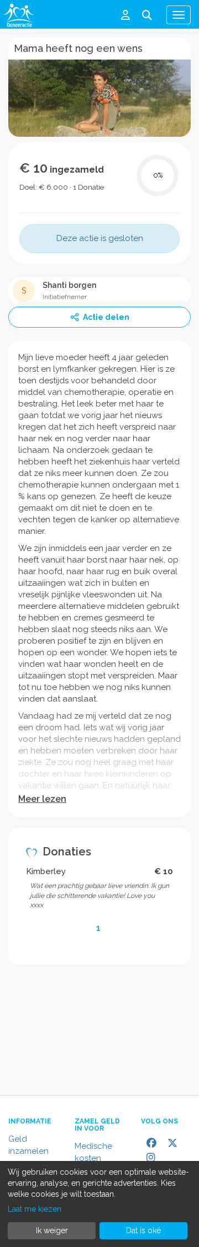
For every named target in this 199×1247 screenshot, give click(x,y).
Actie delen (106, 317)
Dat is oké (143, 1230)
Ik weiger (52, 1230)
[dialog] (99, 1204)
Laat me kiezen (34, 1209)
